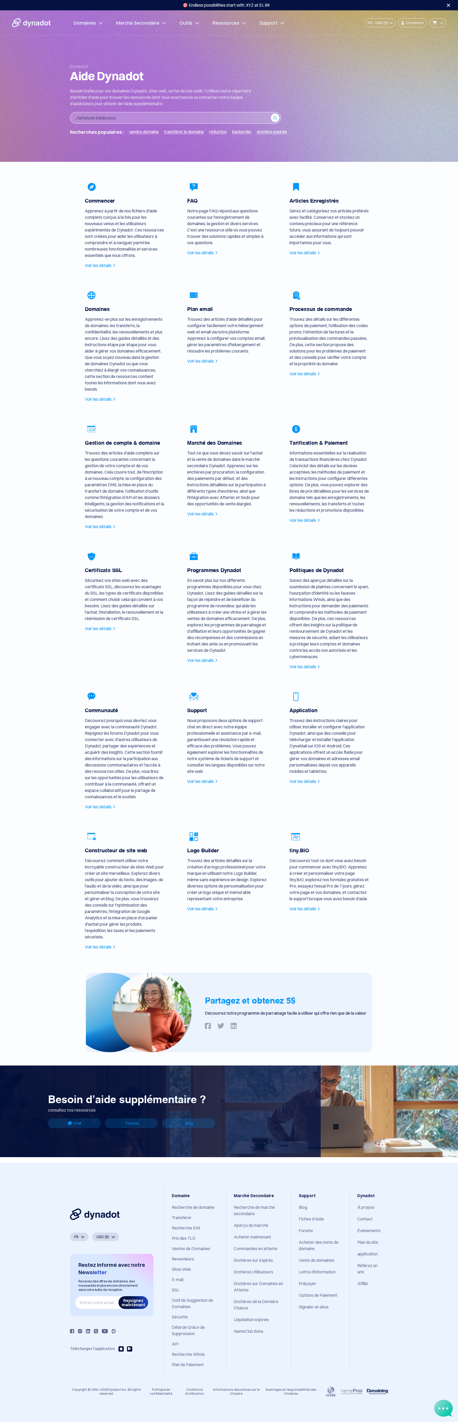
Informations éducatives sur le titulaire (236, 1391)
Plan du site (367, 1242)
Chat (77, 1123)
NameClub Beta (248, 1331)
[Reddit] (114, 1331)
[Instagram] (80, 1331)
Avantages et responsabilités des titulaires (291, 1391)
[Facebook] (72, 1331)
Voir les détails (98, 265)
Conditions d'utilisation (194, 1391)
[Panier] (438, 22)
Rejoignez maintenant (133, 1302)
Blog (189, 1123)
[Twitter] (96, 1331)
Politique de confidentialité (161, 1391)
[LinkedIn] (88, 1331)
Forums (132, 1123)
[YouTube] (105, 1331)
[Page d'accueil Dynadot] (31, 22)
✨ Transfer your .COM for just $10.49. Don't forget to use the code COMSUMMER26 (226, 5)
